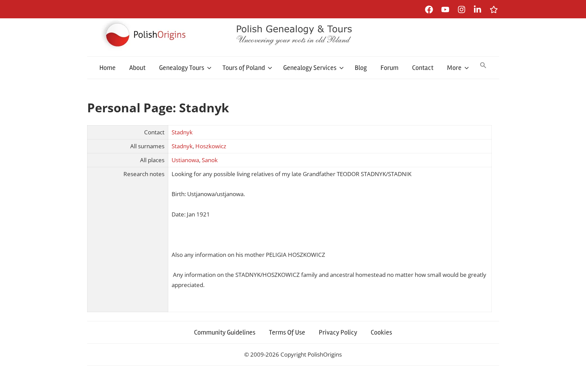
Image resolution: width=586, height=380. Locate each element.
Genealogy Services (309, 67)
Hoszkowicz (210, 146)
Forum (389, 67)
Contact (422, 67)
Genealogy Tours (181, 67)
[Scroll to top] (574, 368)
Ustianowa (185, 160)
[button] (483, 66)
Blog (361, 67)
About (137, 67)
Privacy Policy (338, 332)
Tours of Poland (243, 67)
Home (107, 67)
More (454, 67)
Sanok (210, 160)
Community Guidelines (224, 332)
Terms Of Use (287, 332)
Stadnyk (182, 132)
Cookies (381, 332)
